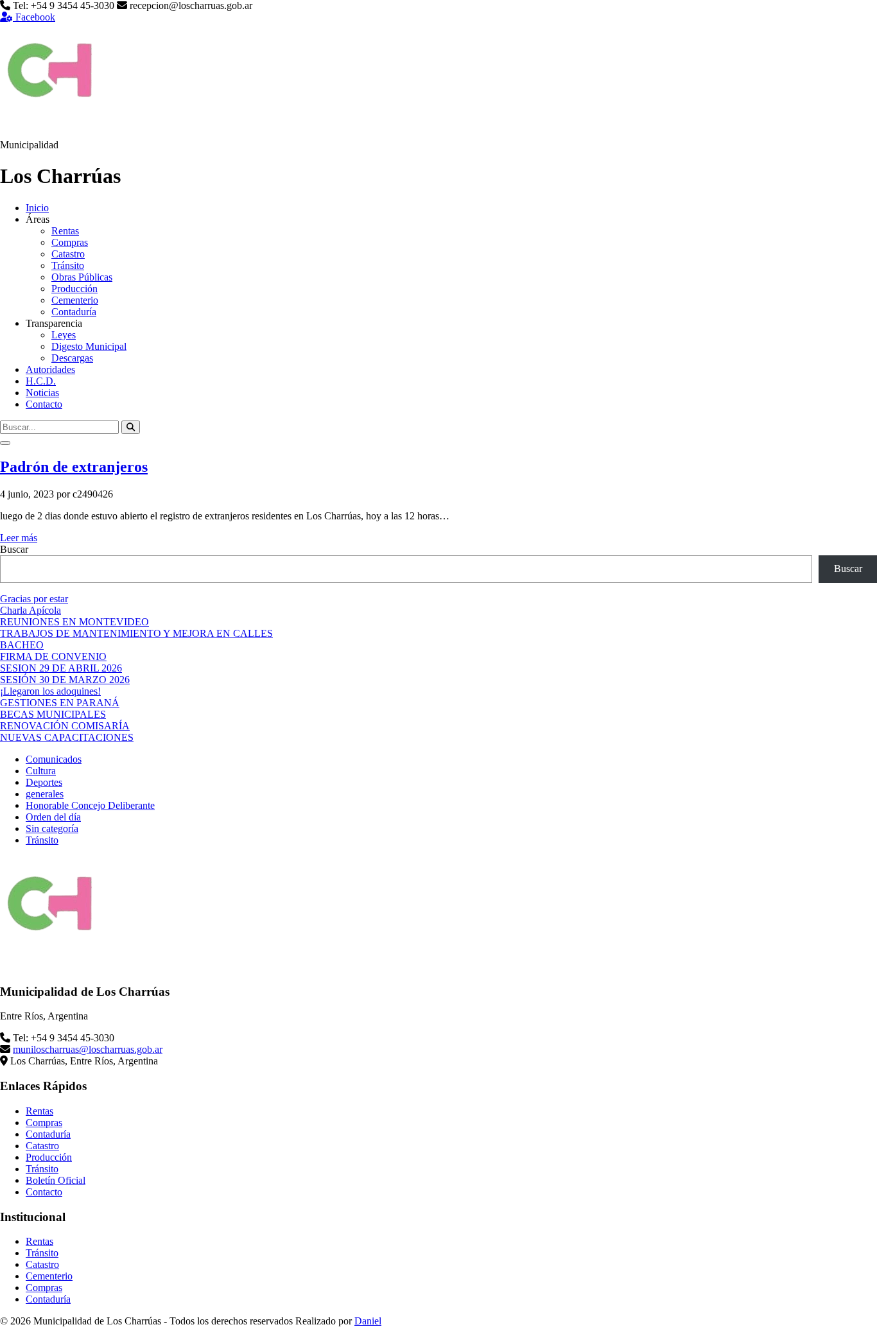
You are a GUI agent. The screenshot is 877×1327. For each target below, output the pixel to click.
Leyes (63, 334)
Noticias (42, 392)
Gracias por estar (34, 598)
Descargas (72, 357)
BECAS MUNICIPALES (53, 714)
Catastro (68, 253)
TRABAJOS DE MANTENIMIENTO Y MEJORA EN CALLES (136, 633)
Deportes (44, 782)
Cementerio (74, 300)
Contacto (44, 404)
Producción (74, 288)
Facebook (34, 17)
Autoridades (50, 369)
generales (45, 793)
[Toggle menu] (5, 443)
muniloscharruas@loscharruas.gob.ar (87, 1049)
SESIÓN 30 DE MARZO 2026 (65, 679)
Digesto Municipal (88, 346)
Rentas (65, 230)
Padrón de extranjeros (74, 466)
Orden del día (53, 816)
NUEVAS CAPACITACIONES (67, 737)
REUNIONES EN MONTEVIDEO (74, 621)
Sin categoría (52, 828)
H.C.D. (41, 381)
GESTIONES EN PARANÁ (59, 702)
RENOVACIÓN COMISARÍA (65, 725)
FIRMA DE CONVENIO (53, 656)
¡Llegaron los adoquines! (50, 691)
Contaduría (73, 311)
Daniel (367, 1320)
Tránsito (67, 265)
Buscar (14, 549)
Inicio (37, 207)
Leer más (18, 537)
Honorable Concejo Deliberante (90, 805)
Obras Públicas (81, 277)
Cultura (41, 770)
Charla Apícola (30, 610)
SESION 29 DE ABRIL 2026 (61, 668)
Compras (69, 242)
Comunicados (54, 759)
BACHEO (22, 644)
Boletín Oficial (55, 1180)
